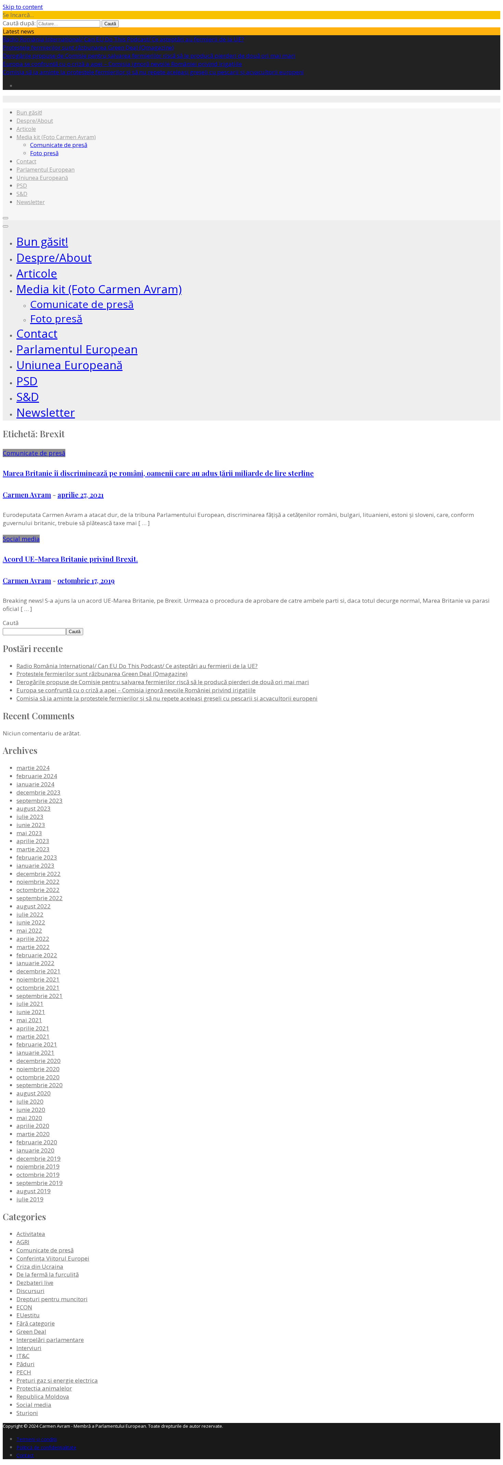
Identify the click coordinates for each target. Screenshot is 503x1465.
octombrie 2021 (38, 987)
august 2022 (33, 906)
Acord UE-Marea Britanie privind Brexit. (70, 558)
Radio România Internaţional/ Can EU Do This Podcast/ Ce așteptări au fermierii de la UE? (123, 39)
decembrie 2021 (38, 971)
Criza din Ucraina (39, 1266)
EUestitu (28, 1315)
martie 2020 (33, 1134)
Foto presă (44, 153)
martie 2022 (33, 947)
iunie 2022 (30, 922)
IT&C (22, 1356)
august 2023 (33, 808)
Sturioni (27, 1413)
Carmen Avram (27, 494)
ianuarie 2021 (35, 1052)
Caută (10, 623)
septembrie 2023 (39, 800)
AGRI (22, 1242)
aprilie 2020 (32, 1126)
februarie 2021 (36, 1044)
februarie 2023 (36, 857)
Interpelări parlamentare (50, 1340)
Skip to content (23, 7)
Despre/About (34, 120)
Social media (21, 539)
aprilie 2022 (32, 939)
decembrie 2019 (38, 1158)
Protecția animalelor (44, 1388)
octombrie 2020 (38, 1077)
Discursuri (30, 1291)
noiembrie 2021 (38, 979)
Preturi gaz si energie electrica (57, 1380)
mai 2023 (29, 833)
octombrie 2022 (38, 890)
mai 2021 (29, 1020)
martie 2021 (33, 1036)
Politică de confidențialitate (46, 1447)
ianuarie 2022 (35, 963)
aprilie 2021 (32, 1028)
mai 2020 (29, 1118)
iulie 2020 (29, 1101)
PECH (23, 1372)
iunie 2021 (30, 1012)
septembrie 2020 (39, 1085)
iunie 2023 (30, 825)
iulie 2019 (29, 1199)
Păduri (25, 1364)
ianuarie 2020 (35, 1150)
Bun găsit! (29, 112)
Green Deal (31, 1331)
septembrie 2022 (39, 898)
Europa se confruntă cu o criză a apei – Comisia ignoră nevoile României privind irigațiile (122, 64)
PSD (21, 185)
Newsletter (30, 202)
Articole (26, 129)
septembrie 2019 (39, 1183)
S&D (21, 194)
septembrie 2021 (39, 996)
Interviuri (28, 1348)
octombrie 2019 (38, 1174)
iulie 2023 (29, 817)
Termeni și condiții (36, 1439)
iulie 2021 (29, 1004)
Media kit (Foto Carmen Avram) (56, 137)
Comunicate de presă (58, 145)
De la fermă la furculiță (47, 1274)
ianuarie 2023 (35, 865)
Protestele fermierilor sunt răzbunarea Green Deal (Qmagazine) (88, 47)
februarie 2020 (36, 1142)
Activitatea (30, 1234)
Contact (26, 161)
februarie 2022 (36, 955)
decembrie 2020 (38, 1061)
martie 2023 (33, 849)
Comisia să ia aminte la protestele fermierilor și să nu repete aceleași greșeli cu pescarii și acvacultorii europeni (153, 72)
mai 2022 (29, 930)
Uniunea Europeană (42, 178)
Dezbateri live (34, 1283)
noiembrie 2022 (38, 881)
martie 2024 (33, 768)
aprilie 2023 (32, 841)
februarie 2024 (36, 776)
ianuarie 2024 (35, 784)
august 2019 (33, 1191)
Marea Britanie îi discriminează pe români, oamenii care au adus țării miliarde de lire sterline (158, 473)
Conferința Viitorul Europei (52, 1258)
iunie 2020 (30, 1110)
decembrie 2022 (38, 874)
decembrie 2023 (38, 792)
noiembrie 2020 (38, 1069)
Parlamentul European (45, 169)
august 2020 (33, 1093)
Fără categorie (35, 1323)
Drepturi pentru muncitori (52, 1299)
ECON (24, 1307)
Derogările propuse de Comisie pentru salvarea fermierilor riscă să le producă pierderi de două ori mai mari (149, 55)
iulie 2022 (29, 914)
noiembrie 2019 (38, 1166)
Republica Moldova (42, 1396)
